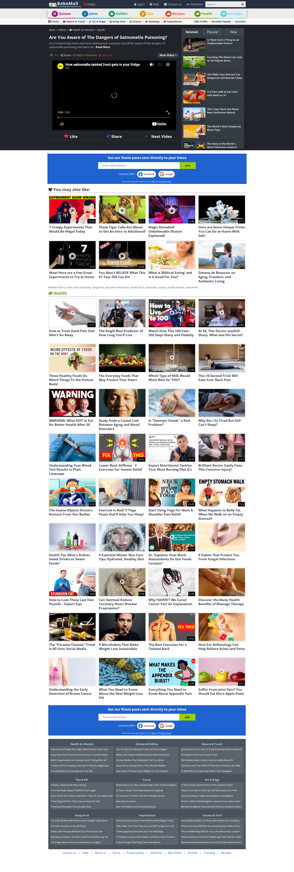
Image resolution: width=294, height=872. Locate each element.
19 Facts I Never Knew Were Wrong (68, 784)
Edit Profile (200, 21)
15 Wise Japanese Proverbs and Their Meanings (139, 831)
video (69, 287)
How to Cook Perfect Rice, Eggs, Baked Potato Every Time (79, 749)
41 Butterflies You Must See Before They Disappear (206, 771)
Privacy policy (135, 853)
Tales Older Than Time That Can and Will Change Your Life (145, 826)
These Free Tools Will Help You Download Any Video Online (210, 826)
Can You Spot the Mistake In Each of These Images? (142, 749)
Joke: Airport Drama (126, 801)
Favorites (240, 21)
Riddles (121, 13)
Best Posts (175, 853)
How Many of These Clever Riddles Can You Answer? (142, 771)
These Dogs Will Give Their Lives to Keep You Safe (75, 801)
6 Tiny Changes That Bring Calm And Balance (138, 842)
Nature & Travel (75, 21)
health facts (137, 287)
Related (192, 32)
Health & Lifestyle (83, 29)
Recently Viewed (221, 21)
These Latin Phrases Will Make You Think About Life (76, 831)
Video (91, 4)
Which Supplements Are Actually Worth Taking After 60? (79, 760)
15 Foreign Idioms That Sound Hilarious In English (76, 842)
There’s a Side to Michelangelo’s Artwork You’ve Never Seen (210, 801)
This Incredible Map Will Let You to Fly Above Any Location (210, 831)
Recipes (178, 13)
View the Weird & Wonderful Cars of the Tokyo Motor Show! (211, 842)
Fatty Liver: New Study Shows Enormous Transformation (79, 754)
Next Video (167, 55)
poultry (163, 287)
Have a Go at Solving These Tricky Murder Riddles (141, 765)
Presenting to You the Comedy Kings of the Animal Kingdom (146, 784)
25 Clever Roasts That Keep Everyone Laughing (139, 790)
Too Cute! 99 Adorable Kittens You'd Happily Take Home (79, 820)
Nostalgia (235, 13)
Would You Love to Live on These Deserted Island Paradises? (211, 749)
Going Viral (118, 21)
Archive (192, 853)
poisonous (151, 287)
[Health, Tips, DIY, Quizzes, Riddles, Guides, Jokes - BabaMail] (64, 4)
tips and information (117, 287)
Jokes (93, 13)
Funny (55, 21)
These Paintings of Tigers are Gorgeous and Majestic (207, 795)
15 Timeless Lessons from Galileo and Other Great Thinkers (145, 836)
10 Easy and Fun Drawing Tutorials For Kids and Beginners (80, 765)
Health (206, 13)
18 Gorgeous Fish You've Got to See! (199, 754)
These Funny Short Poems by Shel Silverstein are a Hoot (209, 790)
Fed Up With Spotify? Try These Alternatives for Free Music (210, 820)
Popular (212, 32)
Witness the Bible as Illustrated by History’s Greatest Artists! (211, 806)
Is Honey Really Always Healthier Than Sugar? (73, 790)
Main (52, 29)
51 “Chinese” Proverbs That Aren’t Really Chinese (140, 795)
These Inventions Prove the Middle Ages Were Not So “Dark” (211, 836)
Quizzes (65, 13)
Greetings (154, 21)
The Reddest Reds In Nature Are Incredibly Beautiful (207, 760)
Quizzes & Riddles (147, 744)
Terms (116, 853)
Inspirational (174, 21)
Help (156, 4)
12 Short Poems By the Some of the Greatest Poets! (207, 784)
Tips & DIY (82, 779)
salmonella (191, 287)
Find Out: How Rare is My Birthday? (68, 826)
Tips (150, 13)
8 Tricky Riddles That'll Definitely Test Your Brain (140, 760)
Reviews (226, 853)
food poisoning (82, 287)
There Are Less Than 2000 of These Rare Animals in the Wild (210, 765)
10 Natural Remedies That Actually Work (71, 806)
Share (67, 55)
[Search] (242, 4)
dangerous (98, 287)
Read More (103, 47)
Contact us (175, 4)
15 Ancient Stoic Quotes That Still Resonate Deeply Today (144, 820)
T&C (153, 181)
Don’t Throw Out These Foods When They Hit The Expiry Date (82, 795)
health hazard (176, 287)
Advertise (197, 4)
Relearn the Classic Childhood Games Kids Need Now (142, 754)
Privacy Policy (165, 181)
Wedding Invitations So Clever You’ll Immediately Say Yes (79, 836)
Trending (209, 853)
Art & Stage (98, 21)
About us (100, 853)
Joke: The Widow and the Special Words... (136, 806)
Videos (62, 29)
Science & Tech (212, 815)
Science (137, 21)
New (233, 32)
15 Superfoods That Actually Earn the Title (72, 771)
